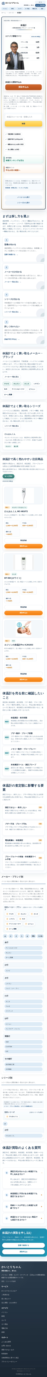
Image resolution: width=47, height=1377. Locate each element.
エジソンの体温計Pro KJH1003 (18, 645)
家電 (12, 8)
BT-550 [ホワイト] (12, 578)
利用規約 (4, 1354)
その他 (40, 936)
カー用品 (27, 8)
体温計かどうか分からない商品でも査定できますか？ (23, 1218)
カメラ (19, 8)
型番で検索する (23, 1245)
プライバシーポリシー (9, 1362)
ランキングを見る (23, 187)
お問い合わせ (6, 1346)
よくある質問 (6, 1342)
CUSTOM (9, 1046)
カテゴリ (11, 13)
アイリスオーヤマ (18, 389)
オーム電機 (8, 394)
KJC (5, 389)
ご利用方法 (5, 1295)
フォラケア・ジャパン (13, 1029)
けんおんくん (12, 1116)
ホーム (3, 13)
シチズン (37, 384)
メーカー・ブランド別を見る (12, 1106)
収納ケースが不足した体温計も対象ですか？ (23, 1206)
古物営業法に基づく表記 (10, 1358)
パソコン (5, 8)
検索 (23, 124)
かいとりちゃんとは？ (9, 1291)
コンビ (8, 970)
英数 (33, 936)
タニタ (26, 384)
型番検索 (7, 187)
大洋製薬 (8, 1069)
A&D (7, 1042)
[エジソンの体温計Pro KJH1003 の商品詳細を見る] (23, 629)
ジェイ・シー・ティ (12, 988)
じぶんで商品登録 (40, 5)
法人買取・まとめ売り (9, 1303)
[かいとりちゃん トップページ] (17, 3)
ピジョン (32, 389)
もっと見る (8, 476)
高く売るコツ (6, 1299)
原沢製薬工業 (10, 1064)
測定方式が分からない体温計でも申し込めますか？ (23, 1172)
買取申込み (23, 546)
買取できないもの (7, 1350)
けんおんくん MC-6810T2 (16, 511)
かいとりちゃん (11, 1266)
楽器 (42, 8)
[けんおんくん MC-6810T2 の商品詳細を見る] (23, 495)
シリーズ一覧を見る (12, 426)
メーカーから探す (23, 197)
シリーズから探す (23, 203)
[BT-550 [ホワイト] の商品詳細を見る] (23, 562)
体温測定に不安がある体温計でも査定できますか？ (23, 1194)
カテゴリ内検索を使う (27, 1106)
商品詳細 (23, 540)
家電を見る (14, 187)
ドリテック (9, 1011)
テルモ (6, 384)
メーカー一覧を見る (12, 377)
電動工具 (34, 8)
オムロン (16, 384)
